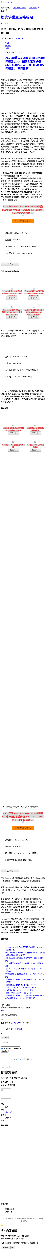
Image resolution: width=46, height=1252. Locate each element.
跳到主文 (4, 23)
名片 (7, 48)
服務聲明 (24, 1221)
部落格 (8, 46)
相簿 (7, 43)
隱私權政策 (39, 1218)
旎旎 (2, 1010)
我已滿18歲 (5, 1247)
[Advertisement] (23, 1162)
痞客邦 (13, 1023)
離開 (12, 1247)
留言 (18, 1023)
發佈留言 (5, 1051)
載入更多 (5, 1037)
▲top (3, 1033)
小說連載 (18, 1029)
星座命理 (19, 38)
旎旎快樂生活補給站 (17, 17)
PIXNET (10, 1218)
